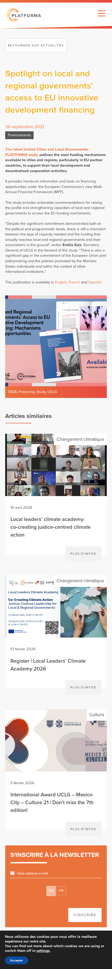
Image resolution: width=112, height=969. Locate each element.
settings (43, 950)
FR (61, 891)
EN (51, 891)
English (61, 282)
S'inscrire (84, 915)
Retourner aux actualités (36, 45)
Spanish (95, 282)
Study (41, 392)
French (74, 282)
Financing (27, 392)
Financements (19, 135)
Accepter (16, 960)
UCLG (52, 392)
